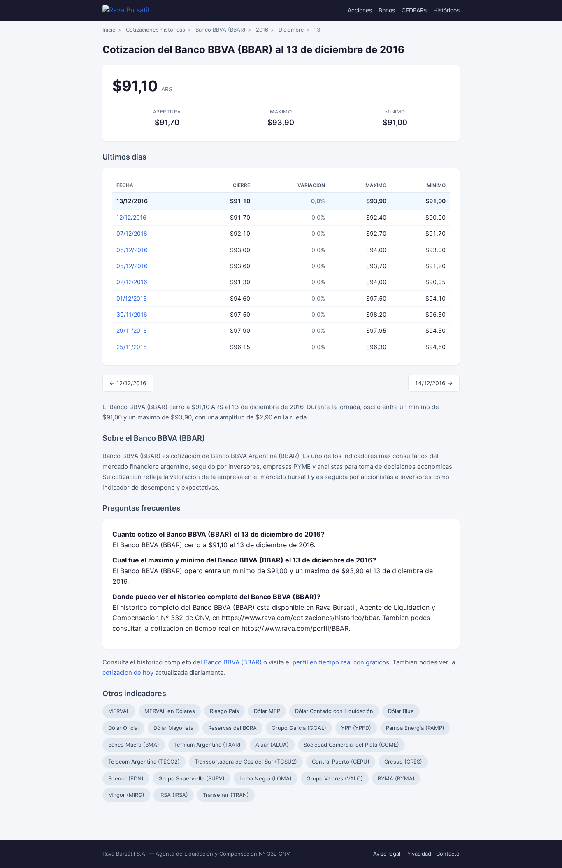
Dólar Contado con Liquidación (334, 711)
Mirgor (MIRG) (126, 795)
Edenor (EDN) (126, 778)
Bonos (387, 10)
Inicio (109, 29)
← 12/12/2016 (127, 383)
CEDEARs (414, 10)
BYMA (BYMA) (396, 778)
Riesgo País (224, 711)
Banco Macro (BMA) (133, 744)
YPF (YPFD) (356, 727)
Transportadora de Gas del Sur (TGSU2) (246, 761)
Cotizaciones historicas (155, 29)
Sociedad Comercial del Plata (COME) (351, 744)
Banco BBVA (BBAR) (220, 29)
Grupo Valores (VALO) (335, 778)
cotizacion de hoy (127, 672)
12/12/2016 (131, 217)
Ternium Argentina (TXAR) (207, 744)
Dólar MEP (267, 711)
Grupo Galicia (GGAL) (299, 727)
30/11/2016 (131, 314)
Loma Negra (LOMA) (265, 778)
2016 (262, 29)
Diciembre (291, 29)
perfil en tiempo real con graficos (341, 662)
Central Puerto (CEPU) (340, 761)
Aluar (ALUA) (272, 744)
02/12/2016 (131, 281)
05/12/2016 (132, 265)
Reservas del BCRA (232, 727)
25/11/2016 (131, 346)
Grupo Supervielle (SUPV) (191, 778)
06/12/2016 (132, 249)
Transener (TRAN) (226, 795)
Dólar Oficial (123, 727)
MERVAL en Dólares (169, 711)
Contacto (448, 853)
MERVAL (119, 711)
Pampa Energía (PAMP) (415, 727)
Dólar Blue (401, 711)
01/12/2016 (131, 298)
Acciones (360, 10)
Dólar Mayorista (173, 727)
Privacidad (418, 853)
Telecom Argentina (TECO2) (144, 761)
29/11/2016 (131, 330)
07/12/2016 (131, 233)
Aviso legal (386, 853)
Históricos (446, 10)
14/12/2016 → (434, 383)
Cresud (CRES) (403, 761)
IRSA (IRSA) (173, 795)
